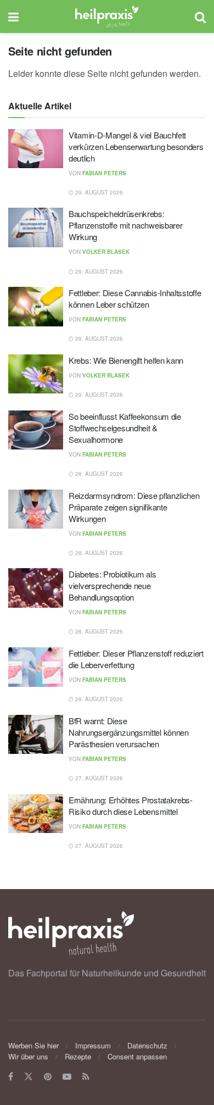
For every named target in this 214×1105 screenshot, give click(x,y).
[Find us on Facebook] (10, 1076)
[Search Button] (200, 16)
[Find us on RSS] (85, 1076)
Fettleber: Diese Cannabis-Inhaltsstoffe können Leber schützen (135, 298)
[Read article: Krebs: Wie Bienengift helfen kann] (35, 374)
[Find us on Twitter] (28, 1076)
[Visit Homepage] (106, 16)
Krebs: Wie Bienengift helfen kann (126, 360)
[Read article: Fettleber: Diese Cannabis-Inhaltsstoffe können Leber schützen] (35, 306)
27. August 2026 (98, 778)
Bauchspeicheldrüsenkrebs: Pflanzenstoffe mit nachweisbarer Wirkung (125, 225)
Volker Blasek (105, 252)
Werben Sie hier (33, 1045)
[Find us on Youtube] (67, 1076)
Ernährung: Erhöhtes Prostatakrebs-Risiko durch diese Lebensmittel (131, 805)
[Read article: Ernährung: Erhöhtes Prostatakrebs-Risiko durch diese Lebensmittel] (35, 814)
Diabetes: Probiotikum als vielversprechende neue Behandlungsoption (112, 585)
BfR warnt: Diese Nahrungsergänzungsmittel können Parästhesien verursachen (129, 732)
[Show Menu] (13, 16)
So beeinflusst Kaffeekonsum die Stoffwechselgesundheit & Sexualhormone (125, 427)
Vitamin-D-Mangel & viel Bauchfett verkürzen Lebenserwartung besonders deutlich (136, 146)
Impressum (93, 1045)
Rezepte (78, 1056)
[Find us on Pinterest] (48, 1076)
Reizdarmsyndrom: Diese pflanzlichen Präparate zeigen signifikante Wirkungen (134, 507)
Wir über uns (28, 1056)
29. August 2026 (98, 192)
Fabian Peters (104, 173)
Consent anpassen (137, 1056)
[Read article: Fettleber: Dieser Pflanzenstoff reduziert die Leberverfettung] (35, 667)
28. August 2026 (98, 473)
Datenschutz (147, 1045)
